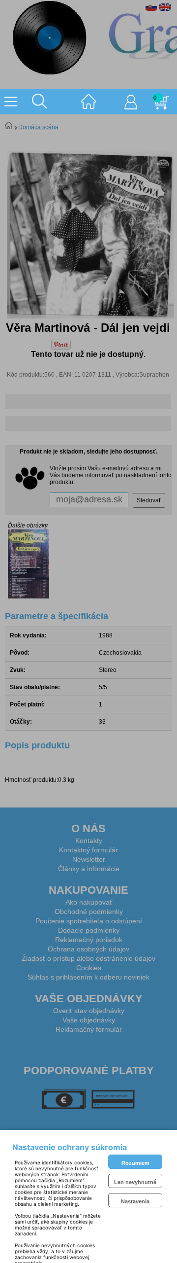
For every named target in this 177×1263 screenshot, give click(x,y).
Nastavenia (135, 1201)
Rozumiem (135, 1163)
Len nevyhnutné (135, 1182)
